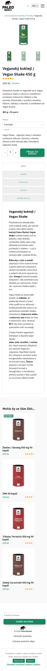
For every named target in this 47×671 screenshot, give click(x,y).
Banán (23, 174)
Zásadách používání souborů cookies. (23, 664)
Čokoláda (23, 182)
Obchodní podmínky (23, 636)
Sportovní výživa (17, 15)
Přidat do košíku (32, 152)
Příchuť (5, 120)
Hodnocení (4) (23, 198)
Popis (23, 166)
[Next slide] (42, 34)
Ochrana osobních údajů (23, 641)
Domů (7, 15)
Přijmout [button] (30, 661)
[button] (9, 56)
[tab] (23, 166)
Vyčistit (6, 130)
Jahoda (23, 190)
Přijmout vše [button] (18, 661)
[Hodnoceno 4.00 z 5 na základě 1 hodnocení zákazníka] (29, 497)
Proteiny (29, 15)
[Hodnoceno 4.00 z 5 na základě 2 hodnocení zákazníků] (29, 543)
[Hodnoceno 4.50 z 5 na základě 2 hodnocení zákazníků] (29, 454)
